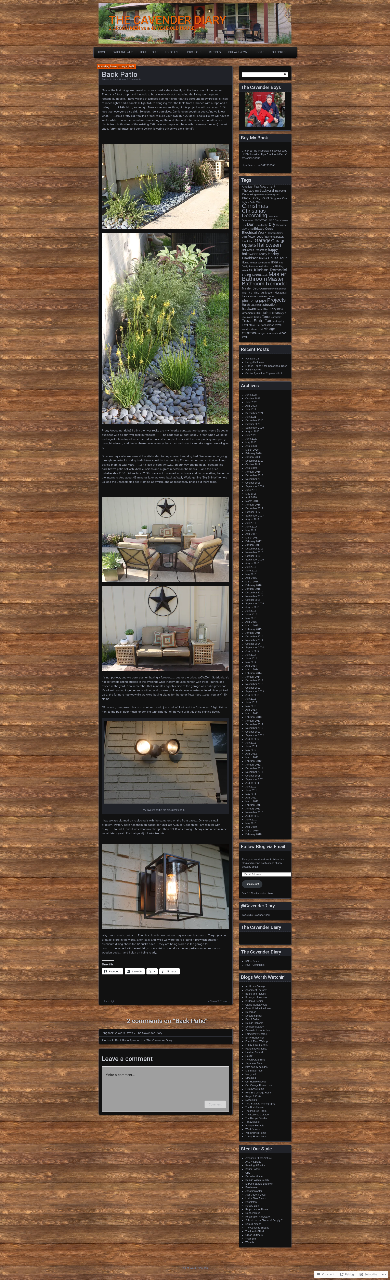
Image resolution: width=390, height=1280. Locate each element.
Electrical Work (254, 232)
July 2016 (250, 567)
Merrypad (250, 1074)
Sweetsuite (251, 1100)
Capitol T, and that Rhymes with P (263, 373)
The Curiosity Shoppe (257, 1227)
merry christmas (253, 292)
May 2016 (250, 574)
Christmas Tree (264, 220)
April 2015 (251, 621)
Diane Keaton (261, 225)
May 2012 (250, 750)
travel (278, 325)
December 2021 (254, 413)
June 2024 (251, 394)
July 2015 (250, 610)
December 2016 (254, 548)
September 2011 (254, 779)
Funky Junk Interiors (256, 1045)
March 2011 (251, 801)
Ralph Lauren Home (256, 1209)
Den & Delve (252, 1019)
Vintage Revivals (254, 1125)
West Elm (250, 1238)
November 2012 (254, 728)
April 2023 (251, 405)
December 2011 (254, 768)
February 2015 (253, 629)
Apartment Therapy (255, 990)
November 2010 (254, 812)
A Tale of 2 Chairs (217, 1001)
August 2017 (252, 519)
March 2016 (252, 581)
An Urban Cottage (255, 986)
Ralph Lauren (251, 304)
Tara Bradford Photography (260, 1103)
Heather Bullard (254, 1052)
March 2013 (252, 713)
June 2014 (251, 658)
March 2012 (252, 757)
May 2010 (250, 823)
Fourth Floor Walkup (256, 1041)
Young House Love (255, 1136)
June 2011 (251, 790)
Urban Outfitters (254, 1235)
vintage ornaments (267, 333)
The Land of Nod (254, 1231)
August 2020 (252, 431)
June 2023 (251, 402)
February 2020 (253, 453)
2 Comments (134, 79)
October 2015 (252, 599)
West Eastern (252, 1129)
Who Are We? (123, 52)
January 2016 (253, 589)
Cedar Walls (256, 202)
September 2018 (254, 486)
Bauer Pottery (252, 1169)
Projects (194, 52)
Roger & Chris (253, 1096)
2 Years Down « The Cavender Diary (138, 1032)
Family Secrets (253, 369)
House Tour (148, 52)
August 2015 (252, 607)
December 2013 (254, 680)
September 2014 (254, 647)
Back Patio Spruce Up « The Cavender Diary (143, 1040)
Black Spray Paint (255, 198)
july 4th (274, 266)
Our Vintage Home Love (258, 1085)
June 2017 (251, 526)
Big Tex (276, 194)
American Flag (250, 186)
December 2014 (254, 636)
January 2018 (253, 504)
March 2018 (252, 501)
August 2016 (252, 563)
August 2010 (252, 816)
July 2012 (250, 742)
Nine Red (250, 1078)
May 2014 (250, 662)
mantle (264, 275)
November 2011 (254, 772)
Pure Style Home (254, 1089)
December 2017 (254, 508)
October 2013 (252, 687)
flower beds (255, 236)
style (283, 313)
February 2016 (253, 585)
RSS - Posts (252, 961)
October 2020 (252, 424)
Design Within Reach (257, 1180)
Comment (215, 1104)
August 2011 (252, 783)
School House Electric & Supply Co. (265, 1220)
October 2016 (252, 556)
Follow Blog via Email (263, 846)
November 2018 (254, 479)
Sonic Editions (253, 1224)
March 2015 (252, 625)
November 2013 (254, 684)
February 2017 (253, 541)
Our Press (279, 52)
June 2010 (251, 819)
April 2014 (251, 665)
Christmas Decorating (254, 213)
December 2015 (254, 592)
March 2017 (252, 537)
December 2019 (254, 460)
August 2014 (252, 651)
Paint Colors (268, 296)
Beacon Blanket (264, 194)
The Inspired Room (255, 1111)
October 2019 (252, 464)
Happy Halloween (255, 362)
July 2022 (250, 409)
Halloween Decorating (254, 249)
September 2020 (254, 427)
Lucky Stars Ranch (255, 1198)
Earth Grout (248, 229)
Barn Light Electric (255, 1165)
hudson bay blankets (260, 262)
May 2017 (250, 530)
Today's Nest (252, 1122)
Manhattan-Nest (254, 1070)
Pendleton (251, 1202)
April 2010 (251, 827)
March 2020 (252, 449)
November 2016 (254, 552)
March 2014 (252, 669)
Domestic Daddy (254, 1026)
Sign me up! (252, 884)
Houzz (245, 262)
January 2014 (253, 676)
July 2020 (250, 435)
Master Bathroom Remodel (264, 281)
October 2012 (252, 731)
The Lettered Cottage (257, 1114)
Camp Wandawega (256, 1004)
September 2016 (254, 559)
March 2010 (252, 830)
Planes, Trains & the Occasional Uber (266, 366)
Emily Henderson (254, 1037)
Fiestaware (251, 1187)
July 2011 (250, 786)
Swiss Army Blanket (251, 317)
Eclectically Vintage (256, 1034)
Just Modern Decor (255, 1194)
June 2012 (251, 746)
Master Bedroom (254, 288)
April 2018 (251, 497)
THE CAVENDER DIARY (167, 20)
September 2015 (254, 603)
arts (257, 191)
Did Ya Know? (237, 52)
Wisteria (249, 1242)
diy (272, 224)
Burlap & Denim (254, 1001)
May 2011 (250, 794)
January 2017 (253, 545)
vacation (246, 329)
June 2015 (251, 614)
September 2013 (254, 691)
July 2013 (250, 698)
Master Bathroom (264, 276)
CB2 (247, 1172)
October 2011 (252, 775)
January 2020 (253, 457)
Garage (263, 240)
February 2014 (253, 673)
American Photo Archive (258, 1158)
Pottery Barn (252, 1205)
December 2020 (254, 420)
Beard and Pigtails (255, 993)
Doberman (281, 225)
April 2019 (251, 468)
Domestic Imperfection (257, 1030)
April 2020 (251, 446)
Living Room (251, 275)
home (263, 258)
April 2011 (251, 797)
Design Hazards (254, 1023)
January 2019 (253, 471)
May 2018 (250, 493)
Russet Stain (263, 309)
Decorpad (250, 1012)
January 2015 (253, 632)
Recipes (215, 52)
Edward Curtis (263, 228)
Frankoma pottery (274, 236)
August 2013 (252, 695)
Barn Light (109, 1001)
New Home (119, 79)
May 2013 (250, 706)
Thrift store (248, 325)
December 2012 (254, 724)
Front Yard (248, 241)
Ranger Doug (252, 1213)
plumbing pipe (254, 300)
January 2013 (253, 720)
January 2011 (252, 808)
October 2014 (252, 643)
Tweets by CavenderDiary (256, 915)
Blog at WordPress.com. (195, 1267)
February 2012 (253, 761)
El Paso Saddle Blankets (259, 1183)
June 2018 (251, 490)
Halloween (269, 245)
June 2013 (251, 702)
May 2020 (250, 442)
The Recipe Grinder (256, 1118)
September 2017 (254, 515)
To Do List (172, 52)
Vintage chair (257, 329)
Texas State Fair (256, 320)
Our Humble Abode (255, 1081)
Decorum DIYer (253, 1015)
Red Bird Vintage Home (258, 1092)
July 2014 (250, 654)
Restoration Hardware (257, 1216)
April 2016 (251, 578)
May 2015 (250, 618)
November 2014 (254, 640)
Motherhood (256, 296)
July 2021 (250, 416)
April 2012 (251, 753)
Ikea (274, 262)
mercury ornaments (276, 288)
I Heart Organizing (255, 1059)
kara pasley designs (256, 1067)
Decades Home (254, 1176)
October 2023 (252, 398)
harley (263, 254)
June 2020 (251, 438)
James (113, 66)
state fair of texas (268, 313)
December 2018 (254, 475)
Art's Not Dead (253, 1161)
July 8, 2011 (127, 66)
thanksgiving (278, 321)
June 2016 (251, 570)
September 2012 (254, 735)
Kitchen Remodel (270, 270)
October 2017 (252, 512)
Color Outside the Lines (258, 1008)
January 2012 (253, 764)
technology (276, 317)
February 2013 (253, 717)
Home (102, 52)
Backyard (266, 190)
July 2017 (250, 523)
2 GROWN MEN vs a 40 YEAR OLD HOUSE (152, 28)
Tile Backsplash (264, 325)
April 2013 (251, 709)
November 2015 (254, 596)
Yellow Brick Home (255, 1132)
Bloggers (276, 198)
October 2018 (252, 482)
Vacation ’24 (252, 358)
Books (259, 52)
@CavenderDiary (258, 906)
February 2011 (253, 805)
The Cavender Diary (261, 927)
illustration (263, 266)
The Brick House (254, 1107)
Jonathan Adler (253, 1191)
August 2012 (252, 739)
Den (250, 224)
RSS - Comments (254, 964)
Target (266, 316)
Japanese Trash (254, 1063)
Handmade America (256, 1048)
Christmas (255, 205)
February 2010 (253, 834)
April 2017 (251, 534)
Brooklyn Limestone (256, 997)
